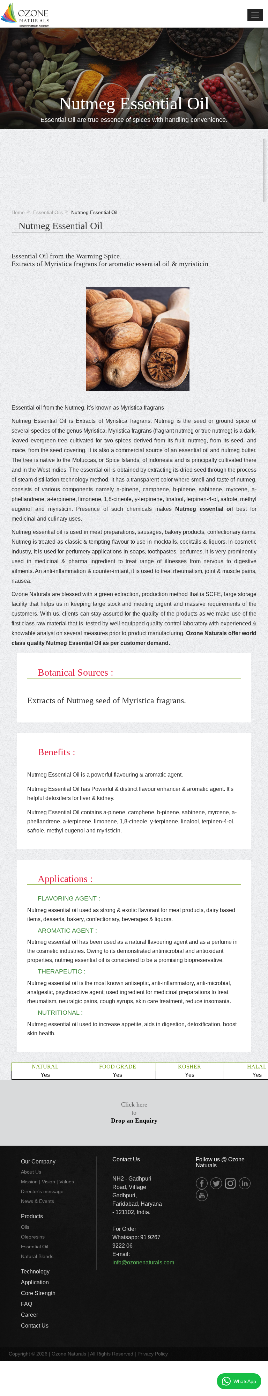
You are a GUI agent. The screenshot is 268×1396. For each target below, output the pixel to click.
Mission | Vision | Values (47, 1181)
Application (35, 1282)
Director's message (42, 1191)
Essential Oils (48, 212)
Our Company (38, 1161)
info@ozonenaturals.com (143, 1262)
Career (29, 1315)
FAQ (26, 1304)
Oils (25, 1227)
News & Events (37, 1201)
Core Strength (38, 1293)
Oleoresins (33, 1237)
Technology (35, 1271)
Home (18, 212)
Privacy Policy (152, 1354)
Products (32, 1216)
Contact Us (35, 1326)
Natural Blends (37, 1256)
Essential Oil (34, 1246)
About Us (31, 1172)
